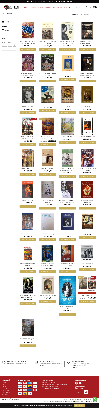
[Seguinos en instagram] (76, 383)
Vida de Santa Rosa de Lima (67, 307)
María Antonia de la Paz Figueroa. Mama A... (28, 296)
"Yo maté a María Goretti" (47, 201)
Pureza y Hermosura (28, 200)
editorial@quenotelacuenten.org (56, 384)
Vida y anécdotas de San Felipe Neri (47, 42)
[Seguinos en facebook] (80, 383)
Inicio (26, 7)
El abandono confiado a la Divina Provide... (67, 201)
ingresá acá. (76, 401)
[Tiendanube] (10, 399)
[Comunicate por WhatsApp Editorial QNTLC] (95, 399)
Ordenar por (75, 14)
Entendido (79, 405)
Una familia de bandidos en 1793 (47, 74)
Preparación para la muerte (67, 106)
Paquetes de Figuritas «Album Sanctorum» (27, 42)
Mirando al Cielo (48, 105)
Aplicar (14, 45)
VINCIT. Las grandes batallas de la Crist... (27, 137)
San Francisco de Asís (27, 168)
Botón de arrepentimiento (89, 401)
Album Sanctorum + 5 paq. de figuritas (48, 137)
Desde (3, 42)
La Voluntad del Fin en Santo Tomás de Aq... (47, 233)
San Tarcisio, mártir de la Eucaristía (67, 264)
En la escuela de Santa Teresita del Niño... (28, 106)
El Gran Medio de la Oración (87, 106)
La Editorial (6, 392)
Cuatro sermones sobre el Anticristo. (27, 264)
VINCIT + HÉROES (87, 295)
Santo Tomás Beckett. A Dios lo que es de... (48, 264)
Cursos (48, 7)
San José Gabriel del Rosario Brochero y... (67, 169)
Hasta (9, 42)
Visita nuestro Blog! (51, 386)
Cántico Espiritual (87, 232)
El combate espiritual (87, 263)
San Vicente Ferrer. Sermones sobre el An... (28, 74)
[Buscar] (86, 7)
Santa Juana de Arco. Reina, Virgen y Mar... (67, 42)
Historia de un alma (47, 168)
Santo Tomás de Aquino (48, 295)
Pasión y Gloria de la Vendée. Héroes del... (87, 42)
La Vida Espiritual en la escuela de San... (67, 233)
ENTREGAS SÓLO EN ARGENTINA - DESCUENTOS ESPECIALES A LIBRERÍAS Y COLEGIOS (49, 1)
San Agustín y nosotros (87, 136)
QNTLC (40, 7)
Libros (33, 7)
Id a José (67, 74)
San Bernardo (67, 136)
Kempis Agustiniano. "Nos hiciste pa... (87, 169)
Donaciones (57, 7)
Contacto (5, 394)
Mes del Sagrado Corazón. (87, 201)
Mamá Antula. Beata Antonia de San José (87, 74)
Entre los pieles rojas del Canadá (27, 339)
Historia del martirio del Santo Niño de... (27, 233)
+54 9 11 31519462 (50, 382)
